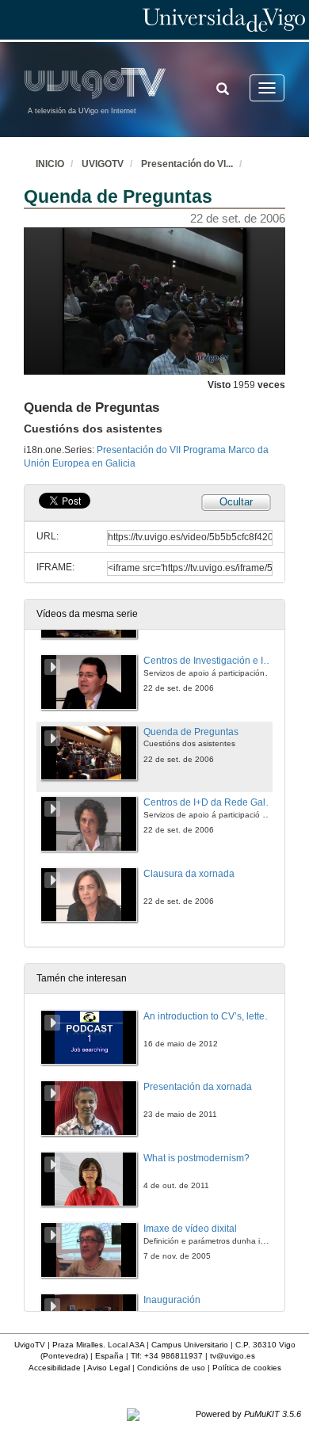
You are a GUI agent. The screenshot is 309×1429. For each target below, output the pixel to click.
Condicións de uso (171, 1367)
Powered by (248, 1414)
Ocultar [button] (236, 502)
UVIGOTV (103, 164)
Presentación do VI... (187, 164)
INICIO (50, 164)
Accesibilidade (55, 1367)
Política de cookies (246, 1367)
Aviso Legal (108, 1367)
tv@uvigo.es (232, 1355)
